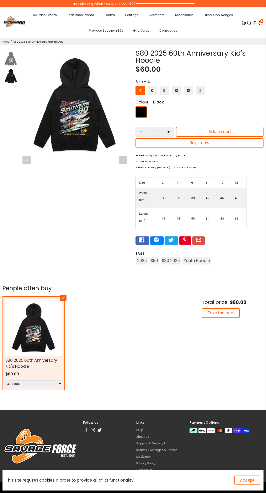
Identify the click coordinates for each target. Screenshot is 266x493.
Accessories (184, 15)
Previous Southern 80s (106, 30)
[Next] (123, 160)
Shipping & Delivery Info (153, 443)
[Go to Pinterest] (185, 240)
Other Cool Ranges (218, 15)
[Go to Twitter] (171, 240)
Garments (157, 15)
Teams (109, 15)
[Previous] (26, 160)
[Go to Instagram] (92, 431)
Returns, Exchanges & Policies (156, 450)
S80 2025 (171, 260)
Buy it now (199, 143)
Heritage (132, 15)
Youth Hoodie (197, 260)
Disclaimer (143, 457)
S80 (154, 260)
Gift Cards (141, 30)
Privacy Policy (145, 463)
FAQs (139, 430)
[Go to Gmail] (198, 240)
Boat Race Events (80, 15)
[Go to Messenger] (157, 240)
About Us (142, 437)
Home (5, 41)
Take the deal (221, 313)
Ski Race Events (45, 15)
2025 (142, 260)
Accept (247, 480)
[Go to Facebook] (142, 240)
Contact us (168, 30)
